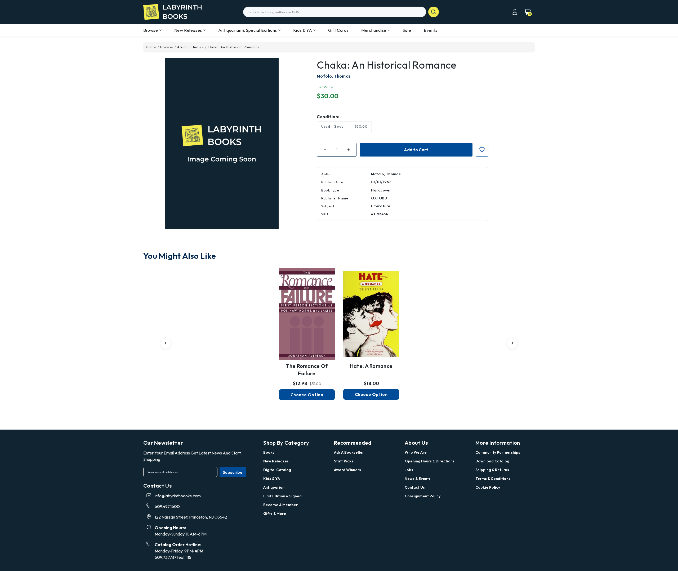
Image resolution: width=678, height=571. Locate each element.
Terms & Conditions (492, 478)
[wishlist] (307, 310)
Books (268, 452)
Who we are (416, 452)
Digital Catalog (277, 469)
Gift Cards (338, 30)
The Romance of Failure (307, 370)
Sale (407, 30)
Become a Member (280, 504)
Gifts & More (274, 513)
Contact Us (415, 487)
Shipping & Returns (492, 469)
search (433, 12)
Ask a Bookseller (349, 452)
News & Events (418, 478)
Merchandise (373, 30)
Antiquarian (273, 487)
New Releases (188, 30)
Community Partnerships (497, 452)
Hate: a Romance (371, 366)
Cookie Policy (487, 487)
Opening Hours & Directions (429, 461)
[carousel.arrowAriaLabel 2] (165, 343)
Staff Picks (343, 461)
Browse (150, 30)
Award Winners (347, 469)
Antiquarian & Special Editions (247, 30)
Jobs (409, 469)
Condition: (328, 116)
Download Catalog (492, 461)
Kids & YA (302, 30)
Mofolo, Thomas (334, 76)
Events (431, 30)
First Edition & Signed (282, 496)
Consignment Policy (422, 496)
